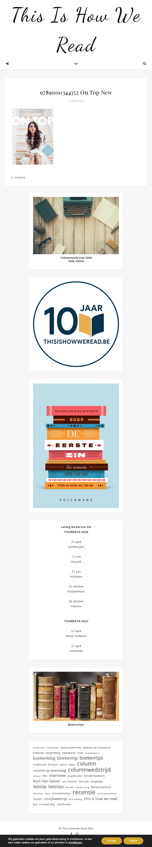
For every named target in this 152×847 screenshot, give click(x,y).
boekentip (67, 757)
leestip (40, 786)
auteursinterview (71, 747)
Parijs (47, 793)
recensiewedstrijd (106, 793)
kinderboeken (94, 776)
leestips (56, 786)
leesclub (84, 781)
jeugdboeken (75, 775)
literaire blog (82, 787)
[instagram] (77, 834)
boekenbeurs (92, 752)
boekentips (91, 757)
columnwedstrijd (89, 769)
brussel (52, 764)
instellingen (75, 842)
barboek (38, 753)
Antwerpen (53, 747)
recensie (84, 792)
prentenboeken (61, 793)
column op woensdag (49, 770)
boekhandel (40, 764)
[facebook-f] (71, 834)
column (86, 763)
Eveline (20, 177)
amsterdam (39, 747)
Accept (111, 841)
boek (80, 753)
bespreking (53, 753)
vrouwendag (47, 804)
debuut (37, 775)
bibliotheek (69, 753)
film (45, 776)
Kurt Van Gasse (46, 780)
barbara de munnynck (96, 747)
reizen (37, 799)
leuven (70, 787)
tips (35, 804)
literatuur (38, 793)
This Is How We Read (76, 30)
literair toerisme (101, 787)
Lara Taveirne (69, 781)
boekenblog (44, 758)
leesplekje (97, 781)
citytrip (63, 764)
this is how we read (100, 798)
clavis (71, 764)
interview (57, 775)
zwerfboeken (64, 804)
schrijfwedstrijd (55, 799)
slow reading (75, 799)
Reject (133, 841)
